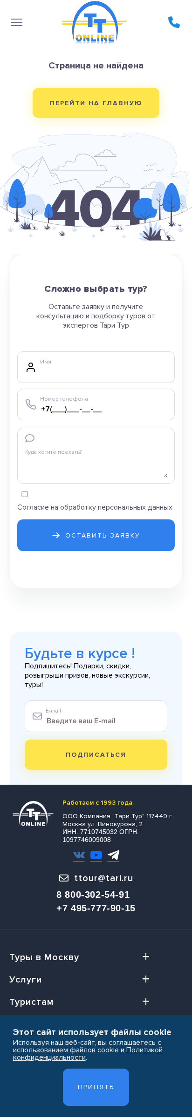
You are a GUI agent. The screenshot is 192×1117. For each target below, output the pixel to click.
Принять (96, 1087)
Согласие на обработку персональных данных (94, 507)
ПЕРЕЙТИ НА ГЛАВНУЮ (96, 103)
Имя (45, 361)
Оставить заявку (102, 535)
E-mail (53, 710)
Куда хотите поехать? (53, 452)
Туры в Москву (44, 957)
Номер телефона (64, 399)
